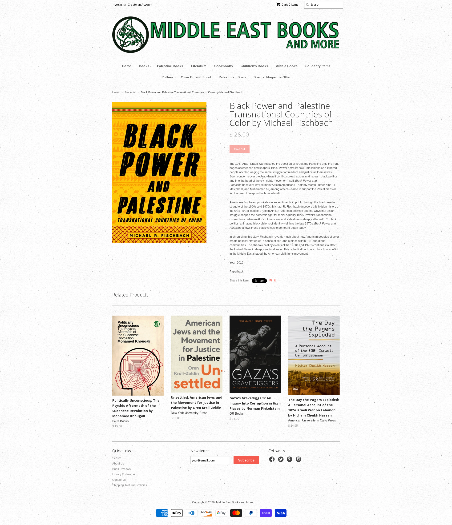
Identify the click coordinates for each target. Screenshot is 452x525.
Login (118, 5)
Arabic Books (287, 66)
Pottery (167, 77)
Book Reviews (121, 469)
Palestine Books (170, 66)
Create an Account (140, 5)
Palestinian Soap (232, 77)
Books (144, 66)
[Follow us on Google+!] (290, 461)
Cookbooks (223, 66)
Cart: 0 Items (290, 5)
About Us (118, 463)
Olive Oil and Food (196, 77)
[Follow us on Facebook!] (272, 461)
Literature (198, 66)
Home (126, 66)
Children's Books (254, 66)
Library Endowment (124, 474)
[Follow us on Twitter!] (281, 461)
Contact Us (119, 479)
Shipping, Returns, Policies (129, 485)
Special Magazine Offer (272, 77)
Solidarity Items (317, 66)
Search (116, 458)
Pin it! (272, 280)
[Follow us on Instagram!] (299, 461)
